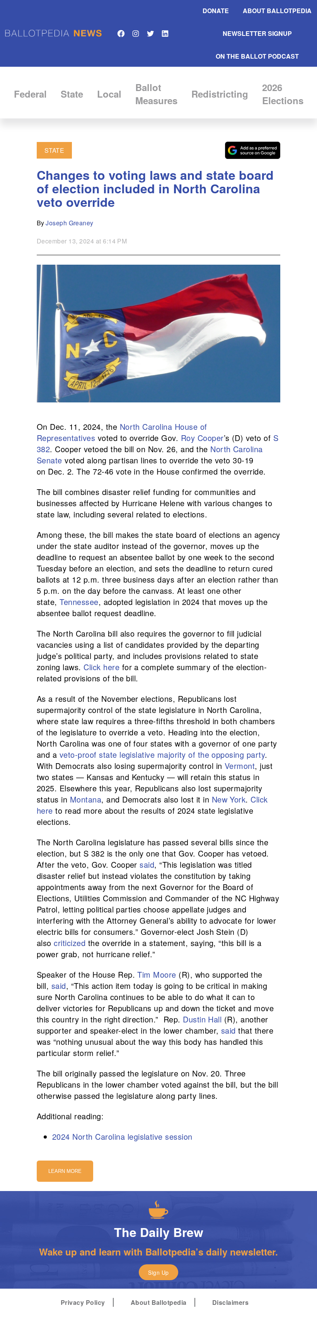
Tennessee (79, 601)
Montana (85, 799)
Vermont (240, 765)
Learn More (65, 1171)
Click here (101, 666)
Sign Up (158, 1272)
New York (229, 799)
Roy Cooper (202, 437)
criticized (69, 942)
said (147, 864)
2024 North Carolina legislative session (122, 1136)
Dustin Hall (202, 1019)
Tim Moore (156, 974)
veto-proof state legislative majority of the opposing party (162, 754)
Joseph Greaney (70, 222)
